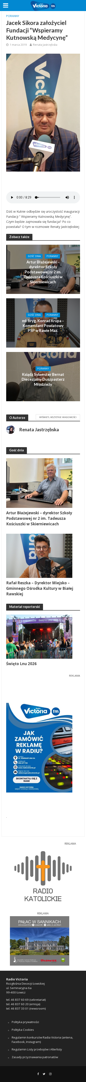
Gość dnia (34, 256)
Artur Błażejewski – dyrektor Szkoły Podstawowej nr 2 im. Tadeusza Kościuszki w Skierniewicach (43, 272)
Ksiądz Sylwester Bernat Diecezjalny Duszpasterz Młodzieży (43, 379)
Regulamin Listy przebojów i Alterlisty (37, 1049)
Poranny (12, 16)
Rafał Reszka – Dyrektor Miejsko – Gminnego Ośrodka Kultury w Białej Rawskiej (39, 588)
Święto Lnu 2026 (21, 663)
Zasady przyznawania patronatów (35, 1057)
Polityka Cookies (23, 1030)
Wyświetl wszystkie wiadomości (58, 417)
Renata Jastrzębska (45, 45)
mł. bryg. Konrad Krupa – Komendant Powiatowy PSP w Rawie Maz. (43, 325)
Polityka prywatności (25, 1022)
